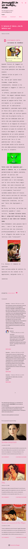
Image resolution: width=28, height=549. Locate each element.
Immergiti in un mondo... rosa (10, 5)
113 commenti (5, 537)
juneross (12, 331)
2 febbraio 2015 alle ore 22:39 (17, 352)
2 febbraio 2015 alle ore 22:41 (17, 374)
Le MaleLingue (11, 293)
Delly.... (4, 483)
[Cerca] (22, 2)
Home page (4, 16)
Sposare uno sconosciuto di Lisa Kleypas (13, 523)
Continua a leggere (21, 457)
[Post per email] (16, 293)
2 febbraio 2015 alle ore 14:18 (17, 303)
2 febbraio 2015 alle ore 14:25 (17, 332)
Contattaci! (13, 16)
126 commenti (5, 457)
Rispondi (8, 349)
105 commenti (5, 497)
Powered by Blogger (15, 545)
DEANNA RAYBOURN (9, 442)
